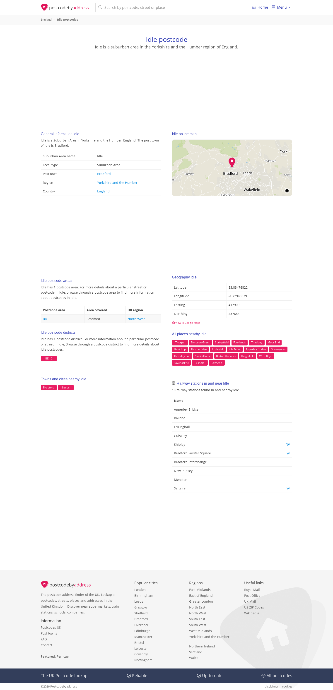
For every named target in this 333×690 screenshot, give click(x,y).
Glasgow (140, 607)
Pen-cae (63, 656)
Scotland (195, 652)
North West (136, 319)
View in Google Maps (187, 322)
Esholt (200, 363)
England (103, 191)
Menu (282, 7)
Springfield (222, 342)
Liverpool (141, 625)
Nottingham (143, 660)
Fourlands (239, 342)
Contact (46, 645)
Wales (193, 658)
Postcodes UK (51, 627)
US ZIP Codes (254, 607)
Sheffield (141, 613)
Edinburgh (142, 631)
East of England (201, 595)
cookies (287, 686)
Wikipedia (251, 613)
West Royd (265, 356)
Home (263, 7)
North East (197, 607)
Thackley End (182, 356)
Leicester (141, 648)
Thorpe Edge (199, 349)
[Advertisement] (166, 86)
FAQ (44, 639)
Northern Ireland (202, 646)
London (140, 589)
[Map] (232, 168)
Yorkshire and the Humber (117, 182)
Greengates (278, 349)
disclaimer (271, 686)
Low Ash (217, 363)
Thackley (256, 342)
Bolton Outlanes (226, 356)
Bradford (104, 174)
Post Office (252, 595)
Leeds (66, 387)
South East (197, 619)
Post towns (49, 633)
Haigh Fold (247, 356)
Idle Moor (235, 349)
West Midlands (200, 631)
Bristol (139, 642)
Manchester (143, 637)
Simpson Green (200, 342)
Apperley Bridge (256, 349)
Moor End (274, 342)
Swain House (203, 356)
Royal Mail (252, 589)
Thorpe (179, 342)
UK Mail (250, 601)
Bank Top (180, 349)
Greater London (201, 601)
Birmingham (143, 595)
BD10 (48, 358)
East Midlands (200, 589)
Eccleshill (218, 349)
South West (197, 625)
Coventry (141, 654)
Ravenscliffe (181, 363)
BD (45, 319)
